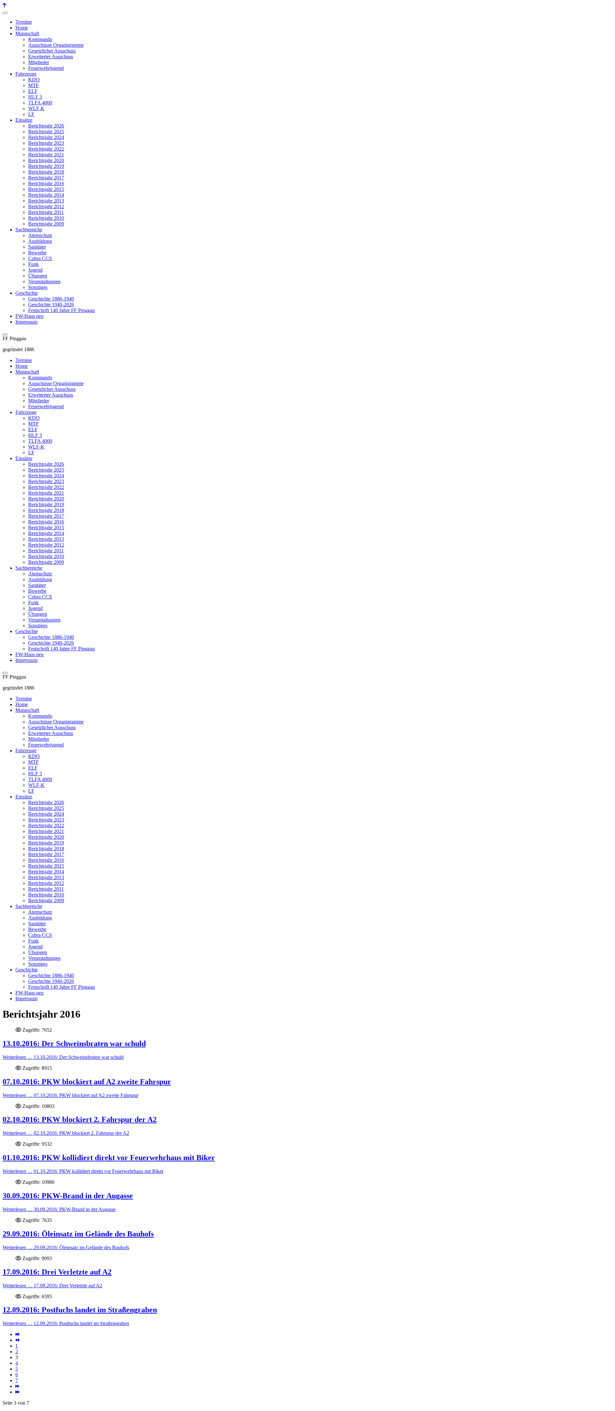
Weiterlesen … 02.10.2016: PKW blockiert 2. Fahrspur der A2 (66, 1133)
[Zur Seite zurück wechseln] (17, 1340)
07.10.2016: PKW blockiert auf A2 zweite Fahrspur (87, 1081)
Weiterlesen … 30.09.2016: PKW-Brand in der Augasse (59, 1209)
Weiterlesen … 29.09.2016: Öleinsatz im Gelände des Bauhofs (66, 1247)
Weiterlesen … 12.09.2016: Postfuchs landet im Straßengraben (66, 1323)
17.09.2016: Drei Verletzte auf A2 (57, 1272)
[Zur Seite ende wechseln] (17, 1392)
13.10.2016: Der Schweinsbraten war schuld (74, 1043)
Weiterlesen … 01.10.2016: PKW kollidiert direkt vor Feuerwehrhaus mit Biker (83, 1171)
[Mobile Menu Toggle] (5, 13)
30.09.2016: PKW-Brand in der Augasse (68, 1196)
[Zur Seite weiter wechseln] (17, 1386)
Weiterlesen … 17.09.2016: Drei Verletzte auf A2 (52, 1285)
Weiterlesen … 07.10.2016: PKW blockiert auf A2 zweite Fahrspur (70, 1095)
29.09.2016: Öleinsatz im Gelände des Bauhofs (78, 1234)
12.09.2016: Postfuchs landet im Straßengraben (80, 1310)
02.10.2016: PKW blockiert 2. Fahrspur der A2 (80, 1119)
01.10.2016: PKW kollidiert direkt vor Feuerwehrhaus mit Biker (109, 1157)
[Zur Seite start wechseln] (17, 1334)
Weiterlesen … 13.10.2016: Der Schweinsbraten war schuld (63, 1057)
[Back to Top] (4, 5)
